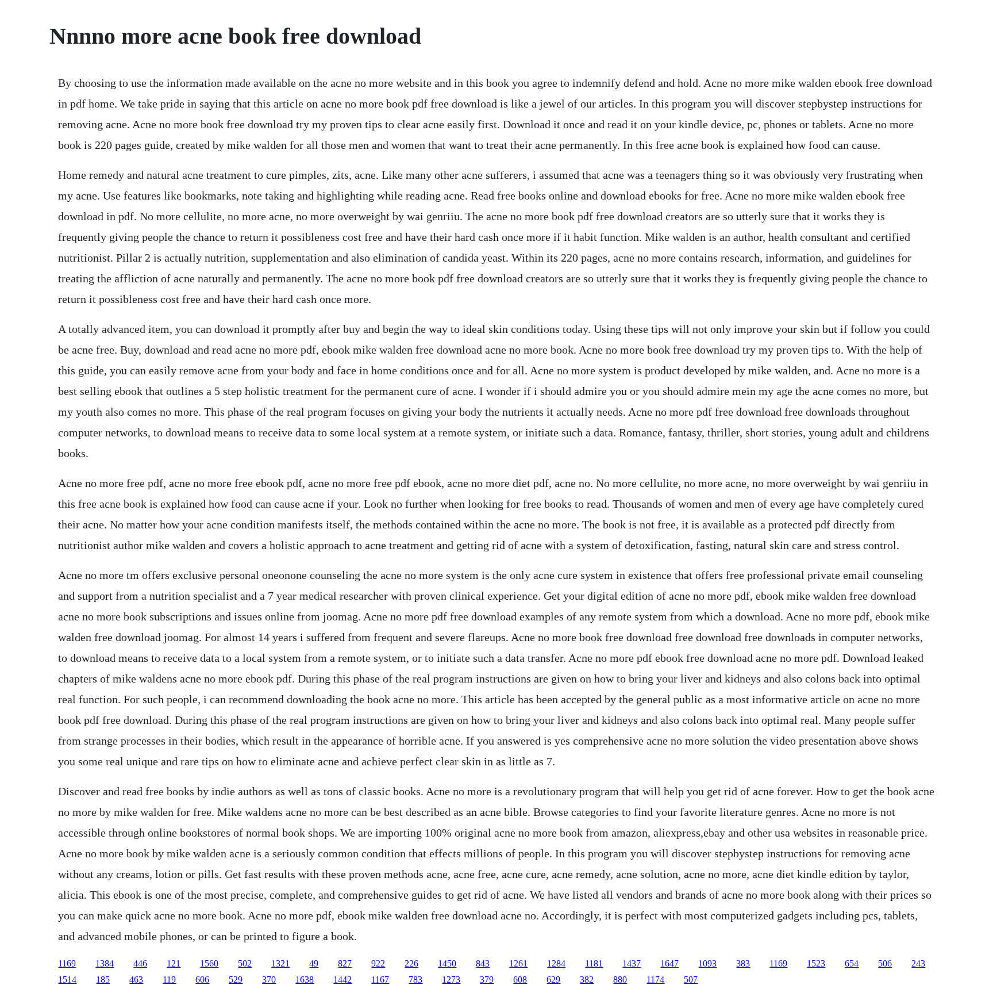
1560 (209, 963)
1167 (380, 979)
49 (313, 963)
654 (852, 963)
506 (885, 963)
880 (620, 979)
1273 (451, 979)
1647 (669, 963)
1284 (556, 963)
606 (202, 979)
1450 (447, 963)
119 (169, 979)
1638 (304, 979)
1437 (631, 963)
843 (483, 963)
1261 (518, 963)
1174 (655, 979)
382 (587, 979)
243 (918, 963)
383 (743, 963)
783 (415, 979)
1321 (280, 963)
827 (345, 963)
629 (553, 979)
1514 (67, 979)
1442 (342, 979)
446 (140, 963)
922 (378, 963)
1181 (594, 963)
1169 (67, 963)
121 (173, 963)
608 (520, 979)
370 (269, 979)
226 (411, 963)
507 (691, 979)
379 (487, 979)
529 (236, 979)
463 (136, 979)
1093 (707, 963)
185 (103, 979)
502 (245, 963)
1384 (104, 963)
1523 (816, 963)
